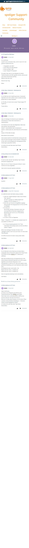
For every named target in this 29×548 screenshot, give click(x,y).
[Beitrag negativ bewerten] (20, 86)
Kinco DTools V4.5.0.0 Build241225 (10, 153)
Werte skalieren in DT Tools (8, 175)
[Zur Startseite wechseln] (5, 8)
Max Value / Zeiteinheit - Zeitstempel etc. (11, 90)
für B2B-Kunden (15, 1)
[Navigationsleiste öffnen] (1, 36)
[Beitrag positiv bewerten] (17, 86)
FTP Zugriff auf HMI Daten (8, 54)
